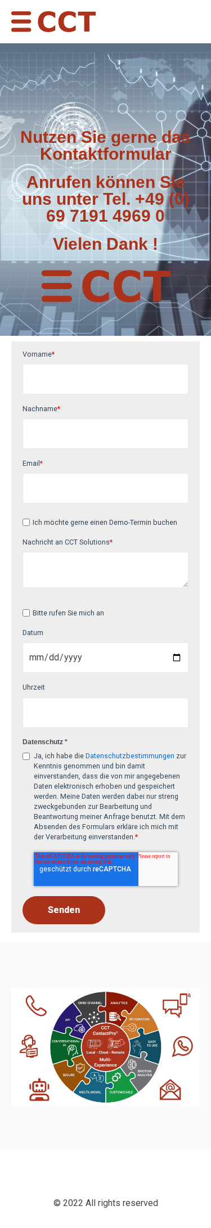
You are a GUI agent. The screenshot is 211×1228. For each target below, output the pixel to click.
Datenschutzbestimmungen (130, 756)
